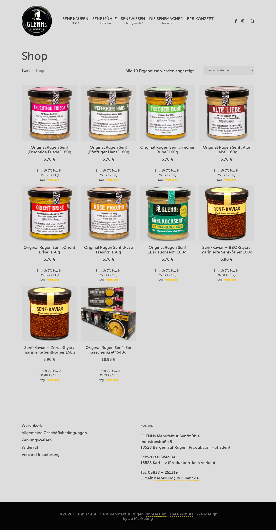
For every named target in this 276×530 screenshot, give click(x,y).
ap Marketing (140, 518)
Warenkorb (32, 425)
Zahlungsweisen (37, 440)
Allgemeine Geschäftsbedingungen (54, 432)
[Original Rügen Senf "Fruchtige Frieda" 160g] (49, 113)
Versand (53, 179)
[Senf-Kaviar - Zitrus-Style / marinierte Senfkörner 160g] (49, 313)
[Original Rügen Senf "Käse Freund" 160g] (108, 213)
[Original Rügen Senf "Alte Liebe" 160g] (226, 113)
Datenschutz (181, 514)
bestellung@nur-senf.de (176, 478)
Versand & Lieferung (41, 454)
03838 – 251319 (163, 472)
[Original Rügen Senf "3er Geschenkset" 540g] (108, 313)
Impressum (156, 514)
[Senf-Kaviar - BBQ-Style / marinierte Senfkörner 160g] (226, 213)
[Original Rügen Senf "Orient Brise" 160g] (49, 213)
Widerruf (30, 447)
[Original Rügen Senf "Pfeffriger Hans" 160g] (108, 113)
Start (25, 70)
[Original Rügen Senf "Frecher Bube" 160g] (167, 113)
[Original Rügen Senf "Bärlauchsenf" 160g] (167, 213)
